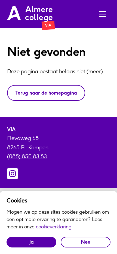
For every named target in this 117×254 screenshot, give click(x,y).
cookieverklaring (54, 226)
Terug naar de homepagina (46, 93)
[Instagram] (12, 173)
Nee (85, 242)
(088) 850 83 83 (27, 156)
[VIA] (30, 14)
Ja (31, 242)
